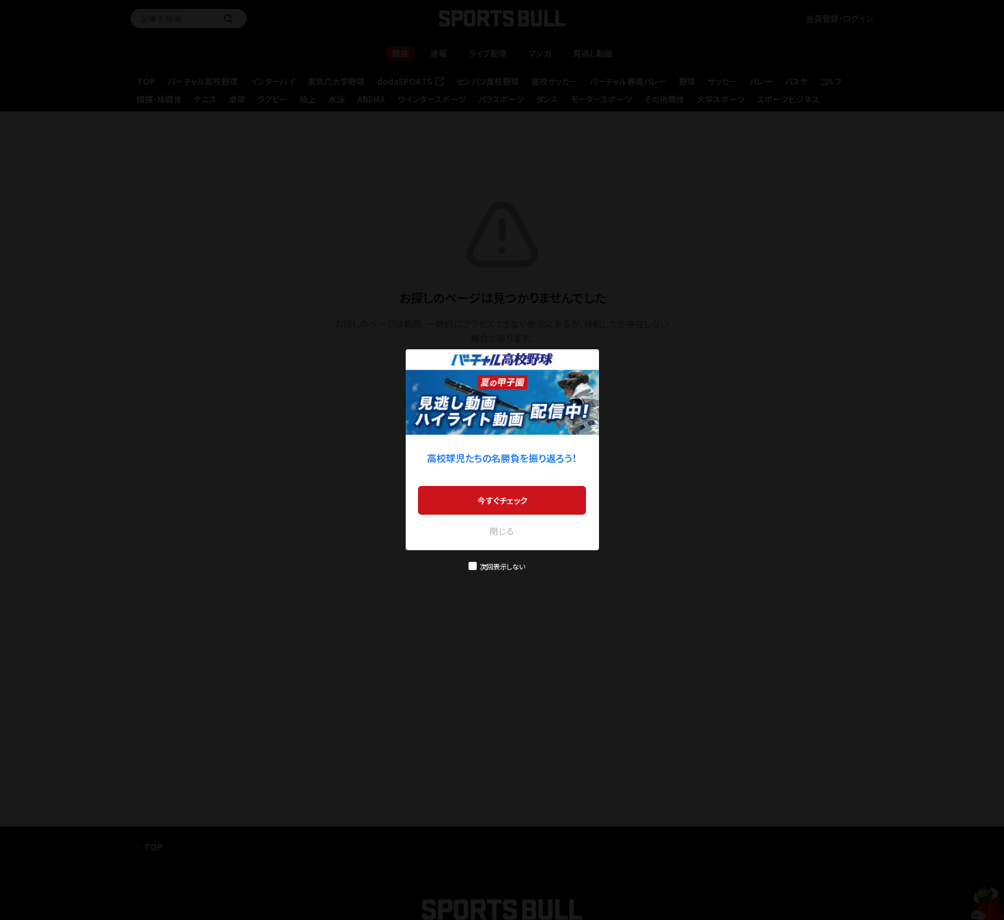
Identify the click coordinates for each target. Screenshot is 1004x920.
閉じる (502, 531)
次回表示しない (502, 566)
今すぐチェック (502, 500)
